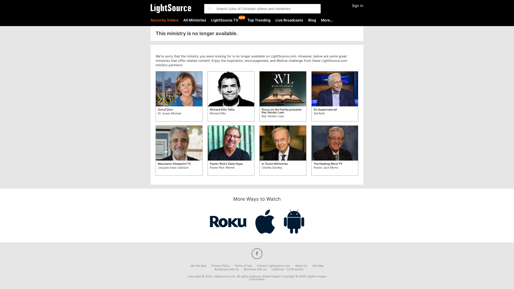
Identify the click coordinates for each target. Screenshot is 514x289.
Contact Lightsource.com (273, 265)
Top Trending (258, 20)
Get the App (198, 265)
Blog (312, 20)
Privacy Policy (220, 265)
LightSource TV (224, 20)
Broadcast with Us (227, 269)
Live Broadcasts (289, 20)
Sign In (357, 6)
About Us (301, 265)
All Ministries (194, 20)
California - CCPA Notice (287, 269)
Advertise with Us (255, 269)
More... (327, 20)
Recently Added (164, 20)
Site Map (318, 265)
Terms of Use (243, 265)
